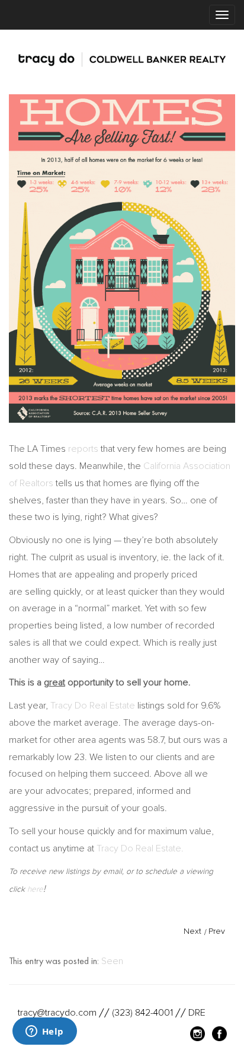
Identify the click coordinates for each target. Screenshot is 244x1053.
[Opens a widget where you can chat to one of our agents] (44, 1032)
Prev (216, 931)
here (35, 889)
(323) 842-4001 (142, 1013)
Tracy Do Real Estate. (140, 848)
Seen (112, 961)
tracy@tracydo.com (57, 1013)
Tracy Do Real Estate (92, 705)
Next (192, 931)
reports (83, 449)
